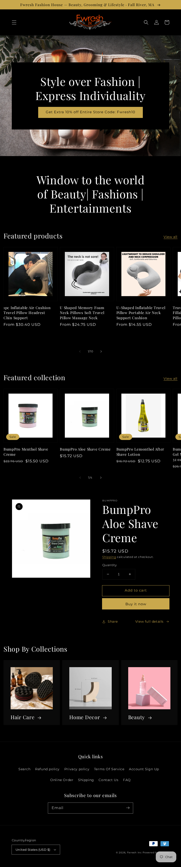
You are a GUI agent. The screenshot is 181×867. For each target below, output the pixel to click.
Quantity (109, 565)
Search (24, 769)
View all (170, 237)
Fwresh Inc (134, 852)
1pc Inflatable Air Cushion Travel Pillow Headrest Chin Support (27, 312)
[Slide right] (101, 351)
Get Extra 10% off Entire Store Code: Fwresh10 (90, 112)
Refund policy (47, 769)
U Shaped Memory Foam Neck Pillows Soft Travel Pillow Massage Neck (82, 312)
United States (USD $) (33, 849)
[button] (14, 22)
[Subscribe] (128, 808)
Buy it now (135, 604)
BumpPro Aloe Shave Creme (85, 449)
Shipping (109, 557)
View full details (149, 621)
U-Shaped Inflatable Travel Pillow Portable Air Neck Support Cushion (140, 312)
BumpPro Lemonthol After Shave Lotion (140, 452)
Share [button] (113, 621)
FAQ (127, 780)
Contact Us (108, 780)
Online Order (61, 780)
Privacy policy (76, 769)
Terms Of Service (109, 769)
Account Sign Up (144, 769)
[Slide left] (80, 351)
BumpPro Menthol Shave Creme (26, 452)
